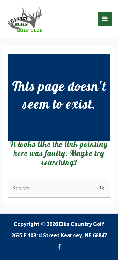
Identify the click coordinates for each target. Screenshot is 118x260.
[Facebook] (59, 247)
